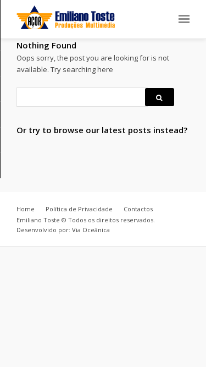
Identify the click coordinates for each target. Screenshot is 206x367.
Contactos (138, 209)
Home (25, 209)
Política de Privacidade (79, 209)
